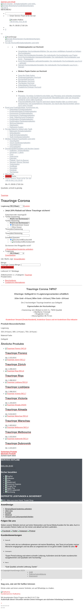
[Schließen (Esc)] (2, 605)
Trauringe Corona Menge (10, 265)
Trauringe (28, 275)
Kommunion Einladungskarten (21, 113)
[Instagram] (22, 531)
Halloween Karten (16, 127)
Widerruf (8, 515)
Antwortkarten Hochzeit (27, 85)
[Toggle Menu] (2, 33)
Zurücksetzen (10, 255)
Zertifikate (13, 166)
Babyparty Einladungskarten (20, 131)
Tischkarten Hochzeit (26, 83)
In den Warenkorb (7, 267)
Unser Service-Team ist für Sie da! (18, 178)
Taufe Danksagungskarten (20, 137)
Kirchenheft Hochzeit (26, 79)
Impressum (33, 576)
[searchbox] (15, 13)
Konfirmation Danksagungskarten (22, 121)
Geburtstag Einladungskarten (21, 109)
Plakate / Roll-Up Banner (19, 160)
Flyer (11, 154)
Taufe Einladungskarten (19, 135)
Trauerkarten (14, 141)
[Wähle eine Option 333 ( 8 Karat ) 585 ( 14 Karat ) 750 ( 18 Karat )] (17, 253)
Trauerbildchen (15, 145)
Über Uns (9, 511)
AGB (31, 572)
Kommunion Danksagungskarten (22, 115)
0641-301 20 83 (7, 466)
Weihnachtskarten (16, 123)
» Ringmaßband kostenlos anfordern (19, 249)
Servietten (13, 168)
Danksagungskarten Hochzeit (29, 77)
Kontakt (8, 513)
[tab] (43, 281)
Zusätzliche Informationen (15, 282)
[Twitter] (14, 531)
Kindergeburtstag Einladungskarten (23, 111)
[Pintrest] (31, 531)
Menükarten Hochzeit (26, 81)
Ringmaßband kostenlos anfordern (18, 509)
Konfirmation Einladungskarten (21, 119)
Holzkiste (13, 170)
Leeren (27, 206)
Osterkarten (14, 125)
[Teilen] (4, 605)
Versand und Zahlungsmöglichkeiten (19, 517)
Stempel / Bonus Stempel (19, 162)
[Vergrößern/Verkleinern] (8, 605)
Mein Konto (9, 174)
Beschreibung (10, 280)
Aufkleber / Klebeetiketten (19, 150)
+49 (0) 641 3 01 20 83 (18, 22)
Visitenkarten (15, 164)
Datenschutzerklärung (37, 574)
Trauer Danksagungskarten (20, 143)
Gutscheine (14, 156)
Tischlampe (14, 172)
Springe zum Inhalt (8, 2)
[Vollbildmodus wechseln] (6, 605)
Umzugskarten (15, 147)
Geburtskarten (15, 133)
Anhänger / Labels (17, 152)
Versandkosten (19, 259)
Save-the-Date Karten (26, 75)
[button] (6, 10)
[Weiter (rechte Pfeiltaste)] (4, 607)
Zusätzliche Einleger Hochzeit (29, 87)
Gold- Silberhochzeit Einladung (22, 117)
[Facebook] (5, 531)
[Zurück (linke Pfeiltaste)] (2, 607)
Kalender (13, 158)
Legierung (5, 206)
